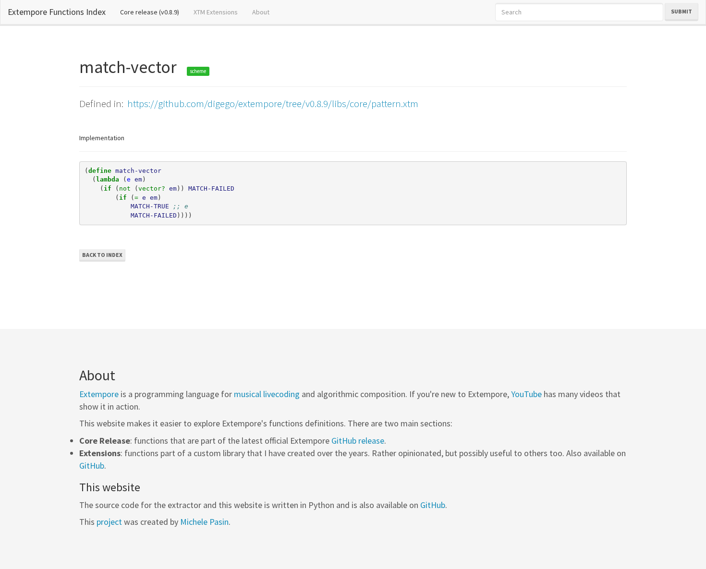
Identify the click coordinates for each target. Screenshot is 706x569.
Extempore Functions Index (57, 11)
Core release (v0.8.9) (153, 11)
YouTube (526, 394)
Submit (681, 11)
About (260, 12)
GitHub (91, 465)
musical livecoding (267, 394)
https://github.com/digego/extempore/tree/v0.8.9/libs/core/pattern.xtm (272, 103)
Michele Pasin (204, 521)
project (109, 521)
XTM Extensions (216, 12)
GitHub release (357, 440)
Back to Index (102, 254)
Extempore (99, 394)
